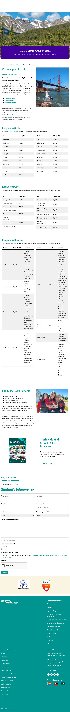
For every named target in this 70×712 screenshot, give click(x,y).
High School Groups (7, 670)
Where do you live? (42, 512)
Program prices (51, 633)
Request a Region (10, 102)
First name (5, 496)
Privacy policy (5, 687)
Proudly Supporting (54, 680)
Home (3, 65)
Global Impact (5, 663)
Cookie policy (5, 691)
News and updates (7, 681)
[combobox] (37, 507)
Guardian (5, 549)
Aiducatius (4, 660)
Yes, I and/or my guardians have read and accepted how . (34, 556)
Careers (3, 698)
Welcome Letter (52, 604)
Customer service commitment (56, 620)
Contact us (50, 640)
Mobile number (41, 504)
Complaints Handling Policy (55, 623)
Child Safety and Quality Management (54, 615)
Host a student (5, 667)
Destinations (10, 65)
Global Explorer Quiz (53, 630)
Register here (47, 463)
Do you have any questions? (10, 519)
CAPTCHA (4, 561)
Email (3, 504)
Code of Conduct (6, 684)
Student (4, 546)
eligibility (10, 117)
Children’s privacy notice (8, 677)
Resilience (50, 637)
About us (3, 653)
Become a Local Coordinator (10, 674)
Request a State (10, 98)
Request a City (9, 100)
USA (16, 65)
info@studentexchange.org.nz (56, 653)
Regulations (50, 607)
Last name (39, 496)
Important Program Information (56, 611)
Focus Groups (5, 694)
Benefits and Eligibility (53, 626)
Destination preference (8, 512)
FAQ (48, 644)
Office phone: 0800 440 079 (56, 655)
